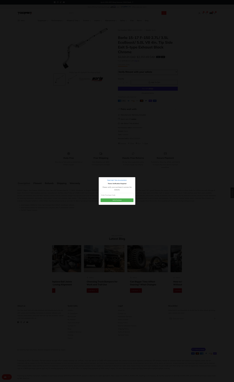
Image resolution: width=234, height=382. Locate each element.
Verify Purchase (117, 200)
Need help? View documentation (117, 180)
